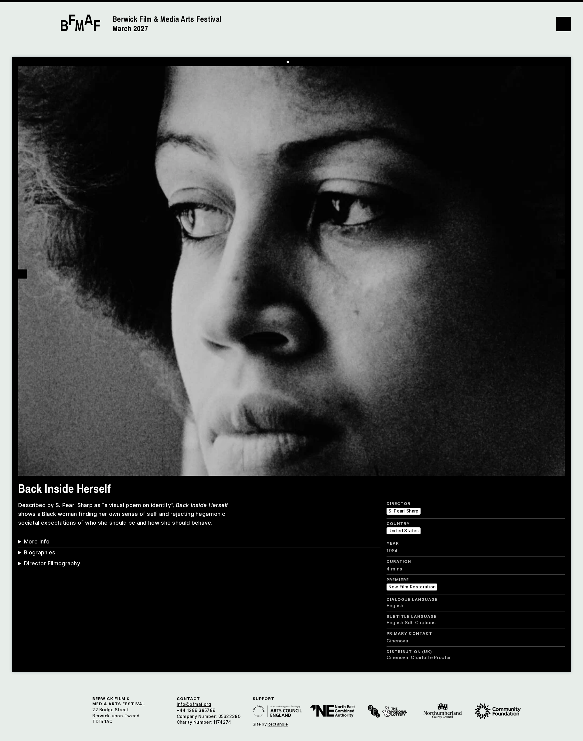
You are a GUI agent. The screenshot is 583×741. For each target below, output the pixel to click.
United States (403, 530)
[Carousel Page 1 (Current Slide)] (287, 61)
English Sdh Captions (411, 622)
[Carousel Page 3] (296, 61)
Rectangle (278, 724)
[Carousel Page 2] (292, 61)
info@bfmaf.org (194, 704)
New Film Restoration (411, 586)
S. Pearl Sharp (403, 510)
